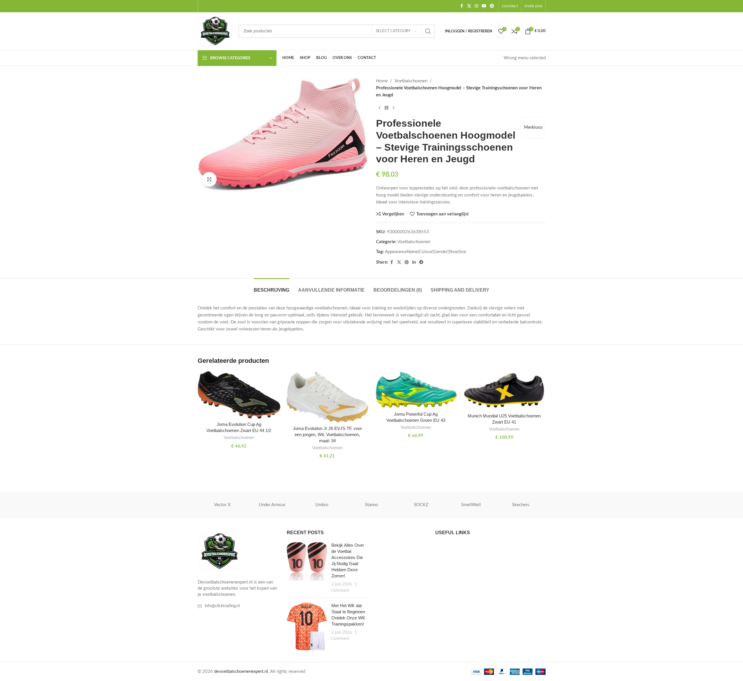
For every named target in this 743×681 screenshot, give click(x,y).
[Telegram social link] (421, 262)
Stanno (371, 505)
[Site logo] (215, 31)
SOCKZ (421, 505)
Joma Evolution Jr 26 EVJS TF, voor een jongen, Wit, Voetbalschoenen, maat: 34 (327, 434)
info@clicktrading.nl (222, 606)
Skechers (520, 505)
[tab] (271, 287)
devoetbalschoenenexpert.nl (241, 671)
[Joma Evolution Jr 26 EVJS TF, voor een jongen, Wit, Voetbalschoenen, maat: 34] (327, 397)
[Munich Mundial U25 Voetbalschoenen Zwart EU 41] (504, 390)
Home (382, 81)
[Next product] (393, 108)
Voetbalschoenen (410, 81)
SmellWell (471, 505)
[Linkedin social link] (413, 262)
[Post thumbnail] (307, 567)
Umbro (321, 505)
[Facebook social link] (461, 6)
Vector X (222, 505)
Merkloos (533, 127)
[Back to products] (386, 108)
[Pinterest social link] (492, 6)
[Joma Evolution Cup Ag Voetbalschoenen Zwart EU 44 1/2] (239, 395)
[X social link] (469, 6)
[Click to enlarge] (209, 179)
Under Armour (272, 505)
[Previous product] (379, 108)
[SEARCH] (428, 31)
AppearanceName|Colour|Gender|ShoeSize (425, 252)
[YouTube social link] (484, 6)
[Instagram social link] (476, 6)
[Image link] (219, 551)
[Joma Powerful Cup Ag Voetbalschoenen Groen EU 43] (416, 390)
